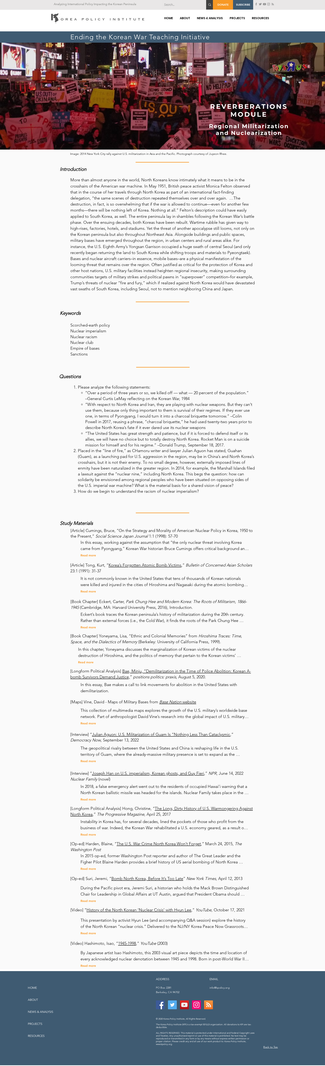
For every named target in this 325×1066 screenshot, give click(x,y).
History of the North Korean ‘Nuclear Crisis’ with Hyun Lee (139, 909)
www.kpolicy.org (164, 1044)
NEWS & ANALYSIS (40, 1012)
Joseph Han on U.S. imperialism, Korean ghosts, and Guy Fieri (148, 773)
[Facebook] (256, 4)
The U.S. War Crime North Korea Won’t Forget (159, 843)
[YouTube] (264, 4)
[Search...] (209, 5)
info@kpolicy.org (220, 987)
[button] (243, 5)
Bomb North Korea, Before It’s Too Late (147, 878)
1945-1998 (127, 943)
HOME (32, 988)
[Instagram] (268, 4)
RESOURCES (36, 1036)
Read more (88, 555)
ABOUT (33, 1000)
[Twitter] (260, 4)
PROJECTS (35, 1024)
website (177, 701)
